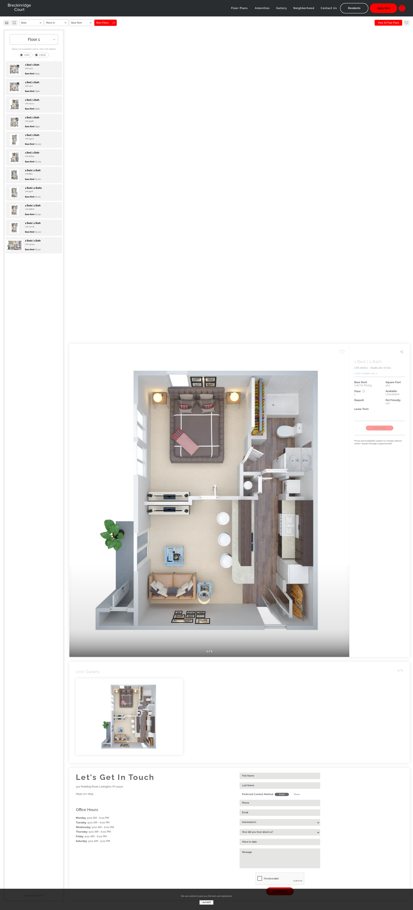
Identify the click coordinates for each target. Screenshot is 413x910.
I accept (206, 902)
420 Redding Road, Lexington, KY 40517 (99, 786)
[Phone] (402, 8)
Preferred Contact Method (257, 794)
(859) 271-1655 (84, 793)
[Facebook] (77, 801)
